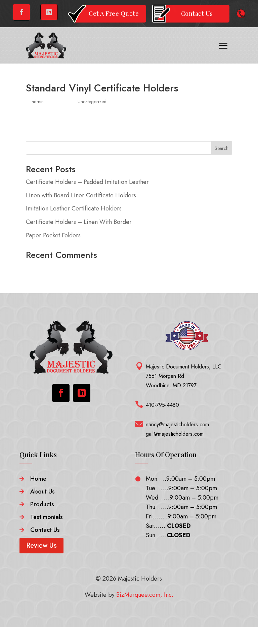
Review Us (41, 545)
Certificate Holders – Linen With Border (79, 222)
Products (42, 504)
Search (221, 148)
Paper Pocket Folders (53, 235)
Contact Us (45, 529)
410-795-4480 (162, 405)
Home (38, 478)
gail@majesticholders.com (175, 434)
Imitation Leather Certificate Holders (74, 208)
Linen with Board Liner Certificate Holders (81, 195)
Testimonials (46, 517)
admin (38, 101)
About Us (42, 491)
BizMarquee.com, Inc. (144, 594)
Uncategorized (92, 101)
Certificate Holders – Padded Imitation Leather (87, 182)
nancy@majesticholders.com (177, 424)
